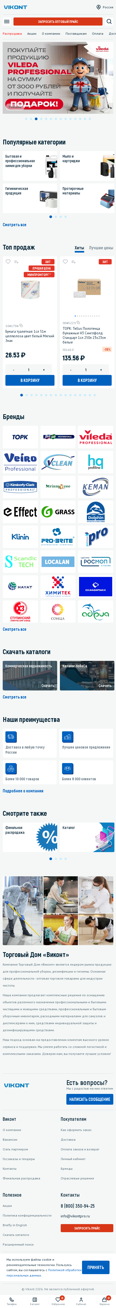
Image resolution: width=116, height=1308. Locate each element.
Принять (95, 1267)
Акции (31, 33)
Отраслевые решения (77, 1178)
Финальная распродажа (21, 1178)
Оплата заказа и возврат (80, 1149)
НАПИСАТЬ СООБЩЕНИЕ (89, 1099)
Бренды (67, 1169)
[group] (30, 675)
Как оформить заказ (76, 1130)
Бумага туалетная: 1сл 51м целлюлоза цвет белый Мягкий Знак (29, 336)
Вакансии (10, 1139)
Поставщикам (76, 33)
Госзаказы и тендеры (19, 1159)
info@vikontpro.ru (75, 1216)
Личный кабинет (73, 1159)
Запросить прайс (87, 1228)
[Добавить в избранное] (8, 261)
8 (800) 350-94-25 (78, 1206)
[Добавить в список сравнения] (16, 261)
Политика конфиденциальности (27, 1215)
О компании (51, 33)
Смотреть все (14, 224)
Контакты (9, 1169)
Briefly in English (15, 1225)
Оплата (97, 33)
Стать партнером (15, 1149)
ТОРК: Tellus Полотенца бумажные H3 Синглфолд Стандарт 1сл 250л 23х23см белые (84, 335)
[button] (26, 119)
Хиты (79, 247)
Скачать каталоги (16, 1235)
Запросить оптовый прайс (58, 21)
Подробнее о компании (23, 790)
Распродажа (12, 33)
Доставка (68, 1139)
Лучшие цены (101, 247)
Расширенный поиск (18, 1244)
